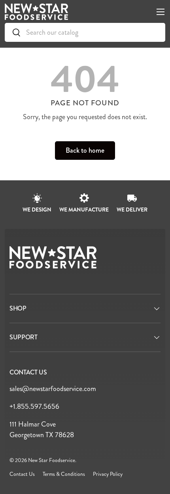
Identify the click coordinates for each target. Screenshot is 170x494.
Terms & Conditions (64, 474)
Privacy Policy (108, 474)
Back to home (85, 150)
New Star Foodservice (51, 460)
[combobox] (85, 32)
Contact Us (22, 474)
